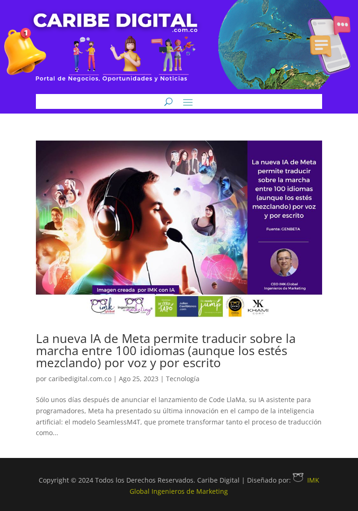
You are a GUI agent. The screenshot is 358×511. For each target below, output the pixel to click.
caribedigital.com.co (79, 378)
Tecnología (183, 378)
